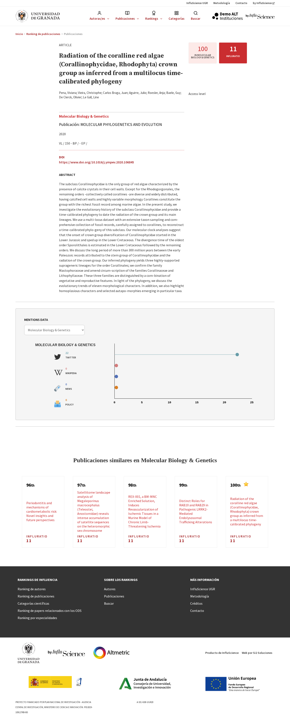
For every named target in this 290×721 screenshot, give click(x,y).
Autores (109, 589)
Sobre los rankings (121, 580)
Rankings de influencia (37, 580)
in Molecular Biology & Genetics (202, 56)
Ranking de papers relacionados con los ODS (50, 610)
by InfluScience (262, 3)
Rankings (151, 19)
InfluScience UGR (197, 3)
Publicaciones (125, 19)
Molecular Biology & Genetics (84, 116)
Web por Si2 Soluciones (257, 653)
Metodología (221, 3)
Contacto (241, 3)
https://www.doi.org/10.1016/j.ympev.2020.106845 (96, 162)
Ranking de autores (32, 589)
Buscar (195, 19)
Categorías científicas (33, 603)
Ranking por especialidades (37, 618)
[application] (107, 18)
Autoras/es (97, 19)
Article (65, 45)
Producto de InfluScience (222, 653)
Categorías (176, 19)
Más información (204, 580)
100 (203, 49)
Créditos (196, 603)
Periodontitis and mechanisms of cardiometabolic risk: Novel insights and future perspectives (41, 511)
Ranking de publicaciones (36, 596)
